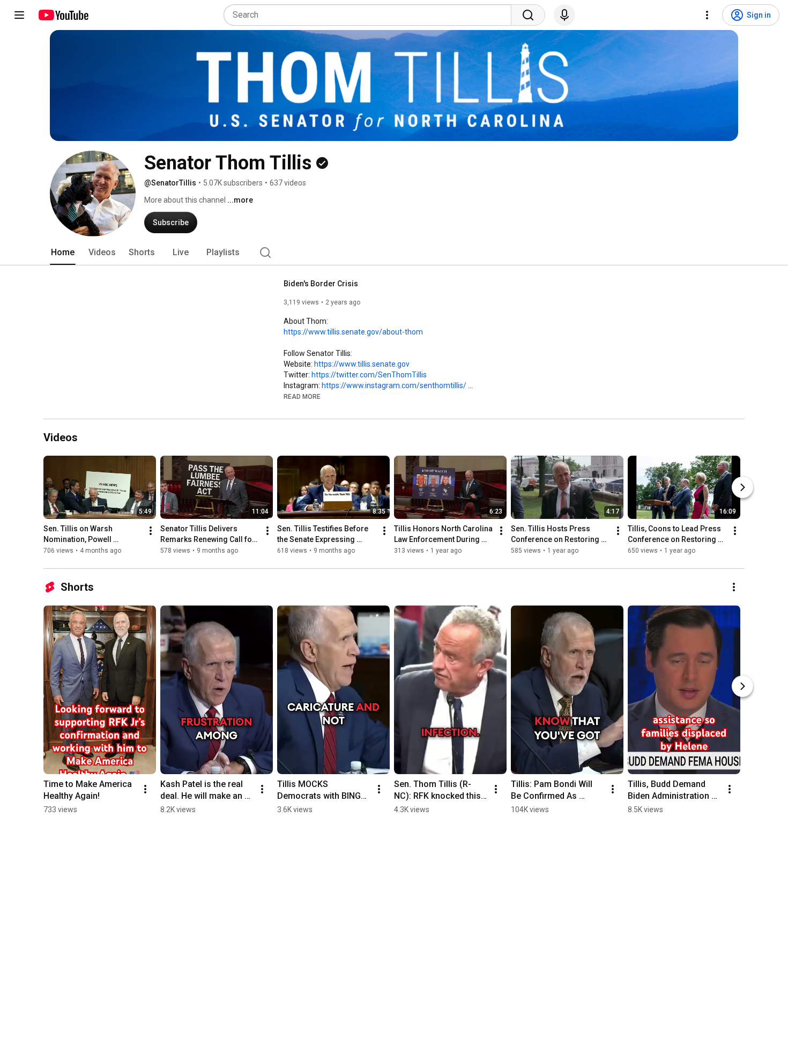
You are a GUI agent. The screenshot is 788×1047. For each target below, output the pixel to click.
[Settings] (707, 15)
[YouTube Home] (63, 15)
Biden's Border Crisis (321, 283)
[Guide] (19, 15)
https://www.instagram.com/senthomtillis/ (394, 385)
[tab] (63, 252)
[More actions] (150, 530)
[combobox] (371, 15)
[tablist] (394, 252)
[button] (302, 396)
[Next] (742, 487)
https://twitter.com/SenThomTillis (369, 374)
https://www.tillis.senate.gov (362, 364)
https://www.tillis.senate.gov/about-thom (353, 332)
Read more (302, 396)
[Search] (528, 15)
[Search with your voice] (564, 15)
